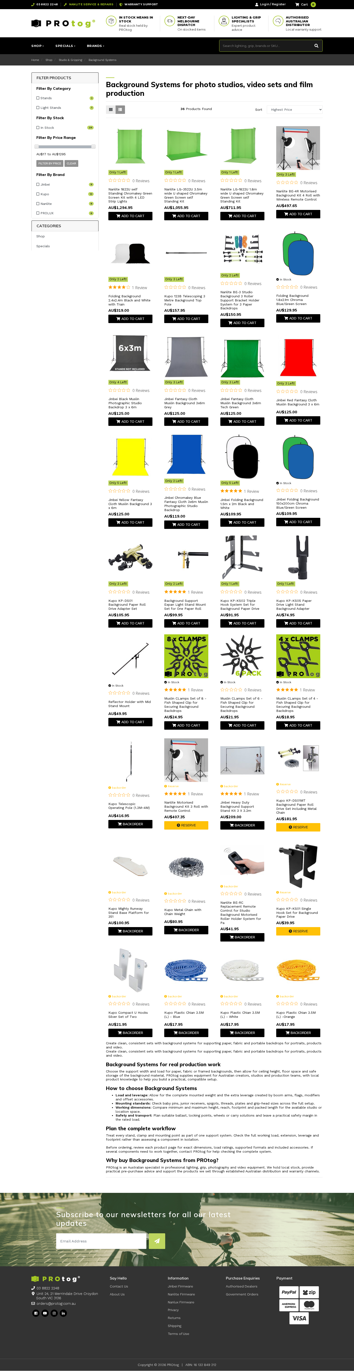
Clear (71, 163)
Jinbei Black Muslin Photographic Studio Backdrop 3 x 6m (125, 403)
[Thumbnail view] (111, 109)
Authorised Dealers (241, 1286)
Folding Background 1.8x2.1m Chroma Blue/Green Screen (292, 300)
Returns (174, 1318)
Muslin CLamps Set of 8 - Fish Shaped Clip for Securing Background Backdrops (185, 704)
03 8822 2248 (48, 1288)
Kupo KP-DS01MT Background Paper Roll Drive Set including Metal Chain (296, 806)
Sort (258, 109)
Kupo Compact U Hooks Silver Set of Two (128, 1015)
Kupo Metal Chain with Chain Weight (182, 912)
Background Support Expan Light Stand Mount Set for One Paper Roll (185, 605)
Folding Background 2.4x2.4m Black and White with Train (129, 300)
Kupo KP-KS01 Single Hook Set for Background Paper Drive (297, 913)
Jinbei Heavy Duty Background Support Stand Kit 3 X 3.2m (237, 806)
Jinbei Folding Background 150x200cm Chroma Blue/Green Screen (297, 503)
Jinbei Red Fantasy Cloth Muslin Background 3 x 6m (297, 402)
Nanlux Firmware (181, 1302)
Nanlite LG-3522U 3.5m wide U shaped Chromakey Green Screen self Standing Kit (185, 195)
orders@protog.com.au (56, 1303)
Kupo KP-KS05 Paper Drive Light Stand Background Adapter (294, 605)
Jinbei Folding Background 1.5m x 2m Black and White (241, 504)
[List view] (120, 109)
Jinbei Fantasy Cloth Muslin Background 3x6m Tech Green (240, 403)
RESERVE (188, 825)
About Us (117, 1294)
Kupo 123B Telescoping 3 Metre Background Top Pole (184, 300)
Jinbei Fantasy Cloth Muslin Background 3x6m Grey (184, 403)
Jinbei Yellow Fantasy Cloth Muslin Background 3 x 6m (130, 504)
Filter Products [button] (54, 78)
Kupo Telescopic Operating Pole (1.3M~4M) (129, 806)
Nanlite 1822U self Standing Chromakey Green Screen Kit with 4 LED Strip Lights (130, 195)
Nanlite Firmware (181, 1294)
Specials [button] (64, 46)
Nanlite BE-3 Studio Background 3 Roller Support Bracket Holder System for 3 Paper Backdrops (239, 300)
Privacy (173, 1310)
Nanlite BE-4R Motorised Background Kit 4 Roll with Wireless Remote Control (298, 195)
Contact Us (119, 1286)
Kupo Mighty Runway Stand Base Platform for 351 (128, 913)
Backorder (133, 824)
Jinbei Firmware (180, 1286)
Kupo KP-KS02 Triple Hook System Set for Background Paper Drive (239, 605)
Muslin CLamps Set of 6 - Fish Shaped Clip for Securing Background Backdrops (241, 704)
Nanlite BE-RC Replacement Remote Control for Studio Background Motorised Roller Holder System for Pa (240, 913)
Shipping (174, 1326)
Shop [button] (36, 46)
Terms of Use (178, 1334)
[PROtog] (63, 23)
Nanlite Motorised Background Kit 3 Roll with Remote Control (186, 806)
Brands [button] (94, 46)
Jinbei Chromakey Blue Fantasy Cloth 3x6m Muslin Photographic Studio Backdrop (186, 504)
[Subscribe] (157, 1241)
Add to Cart (132, 216)
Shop (40, 236)
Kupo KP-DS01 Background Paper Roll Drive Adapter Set (127, 605)
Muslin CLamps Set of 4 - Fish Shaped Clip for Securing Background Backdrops (297, 704)
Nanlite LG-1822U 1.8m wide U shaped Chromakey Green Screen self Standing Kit (241, 195)
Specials (43, 246)
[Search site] (316, 46)
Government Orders (242, 1294)
